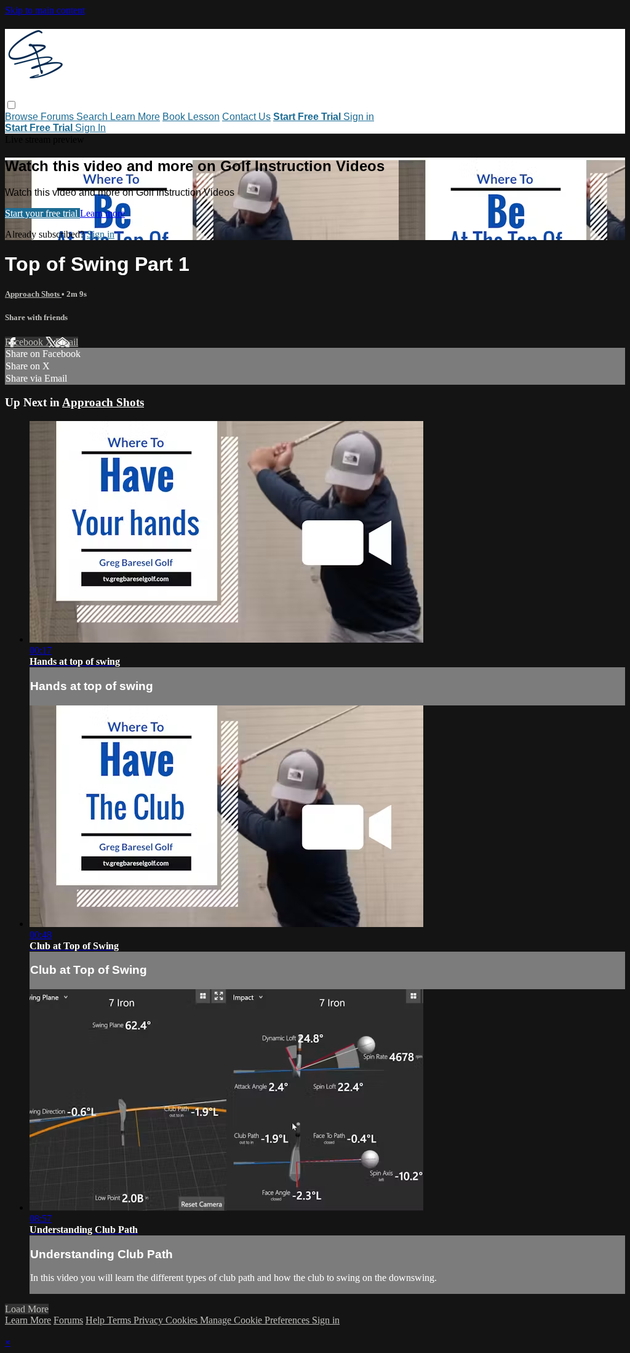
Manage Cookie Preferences (256, 1320)
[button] (11, 105)
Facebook (25, 342)
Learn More (135, 116)
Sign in (358, 116)
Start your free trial (42, 213)
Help (96, 1320)
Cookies (182, 1320)
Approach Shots (33, 294)
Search (93, 116)
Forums (58, 116)
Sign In (90, 127)
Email (66, 342)
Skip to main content (45, 10)
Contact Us (246, 116)
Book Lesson (191, 116)
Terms (120, 1320)
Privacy (149, 1320)
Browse (23, 116)
